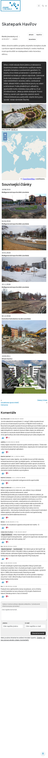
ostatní (15, 39)
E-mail (27, 623)
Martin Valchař (6, 549)
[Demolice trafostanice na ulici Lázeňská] (24, 337)
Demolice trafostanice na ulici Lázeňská (16, 319)
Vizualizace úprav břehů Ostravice (10, 404)
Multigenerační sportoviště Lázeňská (15, 192)
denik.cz (14, 130)
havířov (39, 35)
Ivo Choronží (18, 549)
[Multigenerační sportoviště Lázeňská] (24, 206)
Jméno (4, 623)
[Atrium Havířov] (24, 377)
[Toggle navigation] (39, 5)
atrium (31, 35)
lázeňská (32, 39)
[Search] (43, 5)
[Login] (46, 5)
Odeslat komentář (38, 633)
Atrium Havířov (7, 359)
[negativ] (7, 438)
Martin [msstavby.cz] (10, 36)
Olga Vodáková (6, 535)
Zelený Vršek (42, 400)
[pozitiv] (3, 438)
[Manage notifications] (43, 754)
